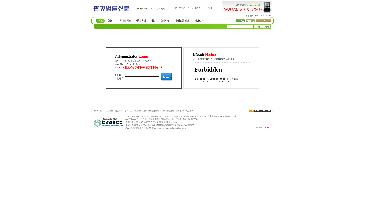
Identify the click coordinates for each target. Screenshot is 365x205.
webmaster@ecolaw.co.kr (179, 128)
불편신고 (128, 111)
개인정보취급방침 (151, 111)
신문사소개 (98, 111)
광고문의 (118, 111)
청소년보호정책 (167, 111)
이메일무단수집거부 (184, 111)
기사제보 (109, 111)
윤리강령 (137, 111)
